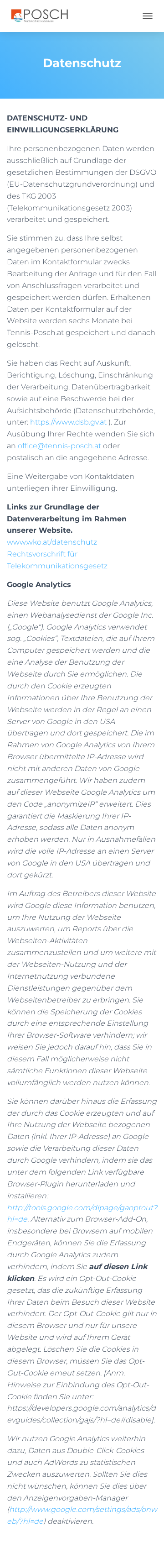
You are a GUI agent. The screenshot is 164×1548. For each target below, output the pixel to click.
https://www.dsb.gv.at (68, 422)
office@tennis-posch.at (59, 445)
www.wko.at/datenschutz (52, 542)
